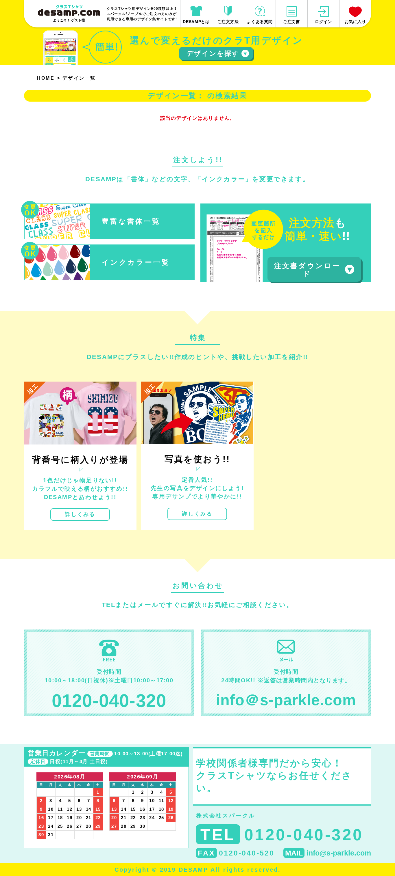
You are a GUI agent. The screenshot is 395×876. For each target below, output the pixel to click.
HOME (46, 78)
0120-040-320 (109, 701)
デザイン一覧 (79, 78)
